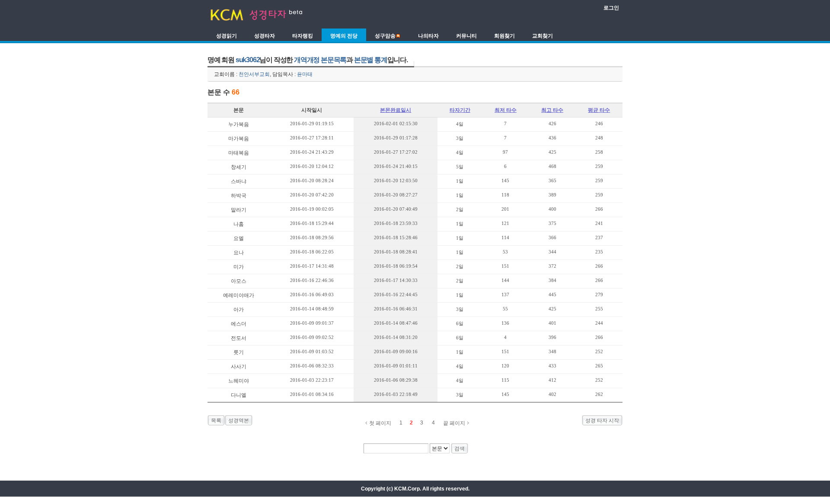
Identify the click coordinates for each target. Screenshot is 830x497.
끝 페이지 (454, 423)
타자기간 (460, 110)
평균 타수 (599, 110)
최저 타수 (506, 110)
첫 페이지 (380, 423)
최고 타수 (552, 110)
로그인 (611, 8)
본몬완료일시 (395, 110)
